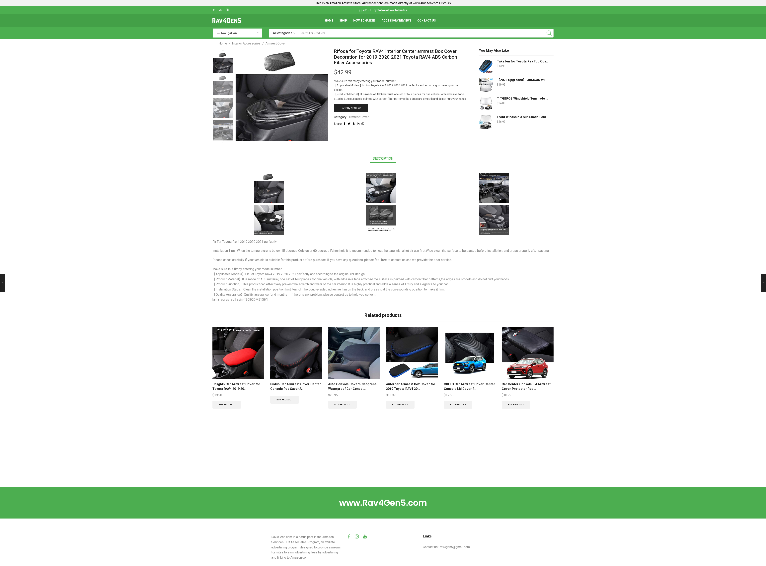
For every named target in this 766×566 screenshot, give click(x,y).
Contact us (426, 20)
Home (329, 20)
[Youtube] (220, 10)
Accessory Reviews (396, 20)
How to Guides (364, 20)
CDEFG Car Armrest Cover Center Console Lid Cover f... (469, 386)
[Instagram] (227, 10)
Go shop (409, 10)
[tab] (383, 159)
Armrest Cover (276, 43)
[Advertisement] (383, 457)
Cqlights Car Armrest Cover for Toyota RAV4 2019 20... (236, 386)
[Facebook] (213, 10)
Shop (343, 20)
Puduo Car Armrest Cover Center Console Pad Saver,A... (295, 386)
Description (383, 158)
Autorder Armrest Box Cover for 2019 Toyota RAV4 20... (410, 386)
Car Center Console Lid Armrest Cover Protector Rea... (526, 386)
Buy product (353, 108)
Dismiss (445, 3)
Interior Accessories (246, 43)
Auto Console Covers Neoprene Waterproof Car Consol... (352, 386)
